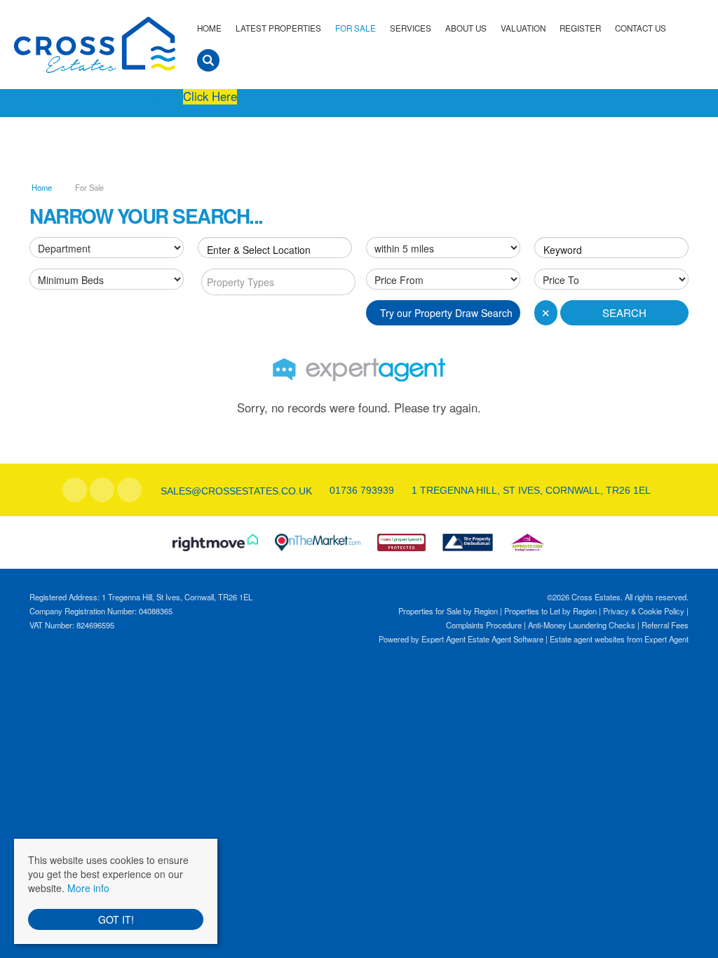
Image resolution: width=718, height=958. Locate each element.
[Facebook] (74, 490)
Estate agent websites (587, 639)
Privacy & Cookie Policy (643, 610)
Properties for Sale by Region (448, 610)
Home (209, 28)
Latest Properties (278, 28)
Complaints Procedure (484, 624)
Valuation (523, 28)
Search (624, 312)
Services (410, 28)
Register (580, 28)
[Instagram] (129, 490)
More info (88, 888)
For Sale (355, 28)
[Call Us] (328, 490)
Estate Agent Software (505, 639)
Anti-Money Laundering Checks (581, 624)
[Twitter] (102, 490)
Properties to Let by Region (550, 610)
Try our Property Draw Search (443, 313)
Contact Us (640, 28)
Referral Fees (665, 624)
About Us (466, 28)
